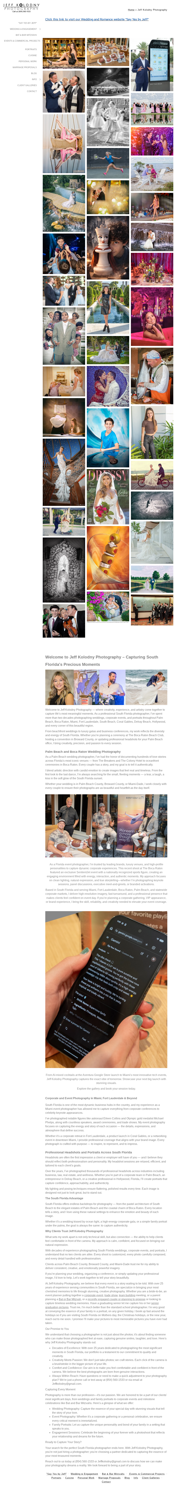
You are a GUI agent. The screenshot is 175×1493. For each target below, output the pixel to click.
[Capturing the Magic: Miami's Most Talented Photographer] (108, 437)
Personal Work (28, 61)
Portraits (31, 49)
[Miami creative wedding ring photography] (108, 558)
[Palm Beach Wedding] (108, 350)
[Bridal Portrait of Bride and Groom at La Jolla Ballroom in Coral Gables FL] (108, 607)
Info (34, 79)
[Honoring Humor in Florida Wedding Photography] (64, 336)
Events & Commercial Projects (22, 41)
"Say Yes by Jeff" (27, 23)
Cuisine (32, 55)
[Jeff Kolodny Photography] (108, 197)
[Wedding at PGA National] (152, 579)
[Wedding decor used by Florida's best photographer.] (152, 269)
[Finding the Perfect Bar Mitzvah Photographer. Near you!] (108, 307)
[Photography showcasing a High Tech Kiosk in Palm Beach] (152, 64)
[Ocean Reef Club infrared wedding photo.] (64, 570)
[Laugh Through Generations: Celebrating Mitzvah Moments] (64, 621)
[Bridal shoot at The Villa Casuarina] (64, 472)
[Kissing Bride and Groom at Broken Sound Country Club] (152, 506)
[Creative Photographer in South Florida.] (152, 376)
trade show (111, 1295)
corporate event (93, 1295)
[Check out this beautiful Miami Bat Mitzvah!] (108, 122)
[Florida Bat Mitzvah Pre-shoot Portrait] (152, 432)
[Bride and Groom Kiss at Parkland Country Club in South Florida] (64, 203)
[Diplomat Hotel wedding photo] (152, 237)
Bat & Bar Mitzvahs (26, 35)
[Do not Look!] (64, 291)
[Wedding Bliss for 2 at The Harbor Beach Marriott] (152, 475)
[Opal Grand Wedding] (64, 522)
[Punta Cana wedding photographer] (108, 386)
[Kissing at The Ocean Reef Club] (152, 174)
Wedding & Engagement (23, 29)
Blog (34, 73)
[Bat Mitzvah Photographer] (64, 417)
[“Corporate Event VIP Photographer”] (108, 52)
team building (127, 1295)
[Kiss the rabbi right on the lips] (64, 92)
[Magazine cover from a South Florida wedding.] (108, 496)
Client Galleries (27, 85)
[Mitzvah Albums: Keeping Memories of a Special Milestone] (152, 316)
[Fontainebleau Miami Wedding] (152, 542)
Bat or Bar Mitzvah (70, 1299)
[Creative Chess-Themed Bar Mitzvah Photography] (108, 248)
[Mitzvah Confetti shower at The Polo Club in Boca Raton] (152, 141)
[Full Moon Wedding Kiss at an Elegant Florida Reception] (108, 82)
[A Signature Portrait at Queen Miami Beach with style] (64, 53)
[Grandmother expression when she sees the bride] (64, 381)
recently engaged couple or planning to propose (116, 1299)
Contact (32, 91)
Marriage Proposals (25, 67)
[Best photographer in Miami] (152, 609)
